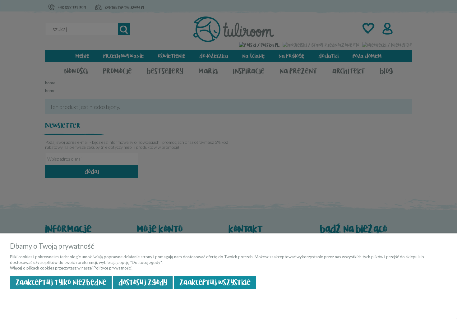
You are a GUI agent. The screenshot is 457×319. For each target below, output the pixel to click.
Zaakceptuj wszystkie (215, 282)
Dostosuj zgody (142, 282)
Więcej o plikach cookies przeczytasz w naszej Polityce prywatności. (71, 267)
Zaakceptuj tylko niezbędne (61, 282)
